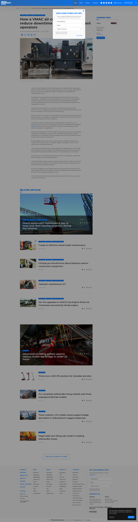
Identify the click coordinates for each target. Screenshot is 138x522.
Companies (95, 3)
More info (111, 517)
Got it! (131, 517)
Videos (81, 3)
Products (87, 3)
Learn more (79, 35)
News (75, 3)
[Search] (136, 3)
